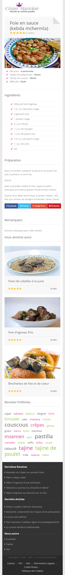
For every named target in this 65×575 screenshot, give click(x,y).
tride (25, 455)
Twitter (25, 206)
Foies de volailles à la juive (26, 281)
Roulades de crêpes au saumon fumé (25, 472)
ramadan (10, 442)
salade (21, 442)
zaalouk (35, 455)
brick (51, 413)
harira (17, 431)
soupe (48, 442)
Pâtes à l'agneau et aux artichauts (23, 482)
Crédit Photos (31, 567)
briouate (12, 418)
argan (8, 413)
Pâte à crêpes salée (16, 477)
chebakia (35, 419)
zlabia (45, 455)
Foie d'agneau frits (20, 332)
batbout (30, 413)
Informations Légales (44, 563)
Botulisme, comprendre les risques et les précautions (33, 511)
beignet (41, 413)
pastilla (44, 436)
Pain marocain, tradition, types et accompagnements (32, 522)
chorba (46, 419)
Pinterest (54, 206)
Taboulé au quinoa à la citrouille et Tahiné (27, 487)
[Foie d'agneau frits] (32, 326)
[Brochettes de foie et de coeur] (32, 377)
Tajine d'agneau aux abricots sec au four (26, 492)
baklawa (18, 413)
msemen (14, 436)
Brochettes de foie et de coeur (28, 383)
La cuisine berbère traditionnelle (22, 527)
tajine (26, 447)
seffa (30, 442)
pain (29, 437)
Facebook (11, 206)
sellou (39, 442)
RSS (8, 549)
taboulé (10, 448)
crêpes (37, 425)
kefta (26, 431)
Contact (11, 563)
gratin (8, 431)
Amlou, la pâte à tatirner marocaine (24, 506)
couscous (16, 424)
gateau (51, 425)
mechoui (37, 431)
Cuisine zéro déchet (16, 516)
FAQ (28, 563)
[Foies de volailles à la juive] (32, 275)
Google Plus (39, 206)
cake (24, 419)
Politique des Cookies (32, 570)
